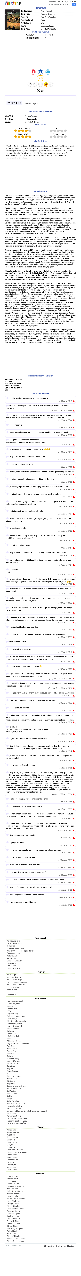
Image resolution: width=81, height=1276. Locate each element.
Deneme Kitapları (13, 1211)
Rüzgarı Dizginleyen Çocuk (17, 1121)
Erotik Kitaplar (12, 1176)
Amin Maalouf (46, 11)
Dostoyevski (12, 1142)
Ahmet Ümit (11, 1130)
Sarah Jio (10, 1162)
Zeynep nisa (52, 679)
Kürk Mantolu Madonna (16, 1103)
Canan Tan (11, 1140)
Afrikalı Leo (11, 958)
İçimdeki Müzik (13, 1029)
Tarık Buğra (11, 1165)
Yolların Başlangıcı (14, 941)
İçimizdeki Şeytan (14, 1063)
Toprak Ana (11, 1051)
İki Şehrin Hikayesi (14, 1058)
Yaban (9, 1073)
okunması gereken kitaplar (17, 982)
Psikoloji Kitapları (13, 1219)
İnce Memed (12, 1054)
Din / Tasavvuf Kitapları (16, 1209)
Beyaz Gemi (11, 1068)
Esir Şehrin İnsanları (15, 1108)
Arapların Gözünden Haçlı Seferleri (20, 951)
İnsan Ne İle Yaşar (14, 1076)
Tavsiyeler (41, 972)
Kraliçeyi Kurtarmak (14, 1026)
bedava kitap (12, 990)
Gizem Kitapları (13, 1226)
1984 (9, 1011)
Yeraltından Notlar (14, 1116)
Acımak (10, 1006)
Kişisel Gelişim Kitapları (16, 1199)
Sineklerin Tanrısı (13, 1049)
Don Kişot (11, 1046)
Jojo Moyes (11, 1147)
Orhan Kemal (12, 1155)
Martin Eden (11, 1113)
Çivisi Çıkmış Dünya (14, 943)
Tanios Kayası (12, 966)
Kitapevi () (23, 134)
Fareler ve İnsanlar (14, 1088)
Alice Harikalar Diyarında (16, 1021)
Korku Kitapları (12, 1179)
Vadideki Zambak (13, 1061)
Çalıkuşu (10, 1031)
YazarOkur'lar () (23, 128)
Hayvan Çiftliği (12, 1014)
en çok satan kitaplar (15, 980)
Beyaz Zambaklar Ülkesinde (18, 1044)
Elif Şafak (10, 1145)
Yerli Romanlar (12, 1189)
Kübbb (54, 411)
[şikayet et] (73, 401)
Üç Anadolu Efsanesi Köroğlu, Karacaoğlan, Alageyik (27, 1111)
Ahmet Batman (13, 1132)
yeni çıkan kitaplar (14, 977)
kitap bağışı (11, 995)
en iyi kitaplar (12, 975)
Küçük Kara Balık (13, 1036)
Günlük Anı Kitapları (14, 1224)
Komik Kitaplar (12, 1196)
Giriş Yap (28, 103)
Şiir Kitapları (11, 1234)
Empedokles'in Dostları (16, 948)
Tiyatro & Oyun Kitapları (16, 1241)
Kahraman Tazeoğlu (15, 1150)
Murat (54, 794)
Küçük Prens (12, 1078)
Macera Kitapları (13, 1206)
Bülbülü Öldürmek (14, 1041)
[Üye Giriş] (75, 1)
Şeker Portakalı (13, 1101)
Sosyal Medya (58, 134)
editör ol (10, 992)
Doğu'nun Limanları (14, 961)
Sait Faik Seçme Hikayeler (17, 1118)
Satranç (10, 1056)
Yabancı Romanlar (48, 14)
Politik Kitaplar (12, 1231)
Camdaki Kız (12, 1009)
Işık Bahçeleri (12, 946)
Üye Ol (35, 103)
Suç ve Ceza (12, 1093)
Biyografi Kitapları (14, 1236)
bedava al (49, 35)
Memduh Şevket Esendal (17, 1152)
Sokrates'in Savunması (16, 1016)
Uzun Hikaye (12, 1019)
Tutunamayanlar (13, 1004)
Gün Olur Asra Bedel (15, 1001)
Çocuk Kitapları (13, 1184)
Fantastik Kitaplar (13, 1221)
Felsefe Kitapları (13, 1214)
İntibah (9, 1039)
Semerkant (11, 963)
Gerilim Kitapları (13, 1216)
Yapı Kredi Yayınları (48, 17)
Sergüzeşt (11, 1066)
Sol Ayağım (11, 1091)
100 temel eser (13, 987)
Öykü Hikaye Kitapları (15, 1191)
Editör (58, 128)
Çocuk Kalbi (11, 1034)
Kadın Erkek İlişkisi (14, 1201)
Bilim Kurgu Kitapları (15, 1229)
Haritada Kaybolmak (15, 1024)
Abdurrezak (52, 688)
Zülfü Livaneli (12, 1170)
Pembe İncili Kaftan (14, 1106)
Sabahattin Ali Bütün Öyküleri (18, 1123)
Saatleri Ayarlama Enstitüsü (17, 1086)
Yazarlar (40, 1127)
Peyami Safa (12, 1157)
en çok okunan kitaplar (15, 985)
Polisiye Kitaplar (13, 1204)
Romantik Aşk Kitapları (15, 1186)
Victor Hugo (11, 1167)
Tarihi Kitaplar (12, 1181)
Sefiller (10, 1096)
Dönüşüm (11, 1081)
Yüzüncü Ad (12, 956)
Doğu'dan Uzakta (13, 968)
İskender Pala (12, 1137)
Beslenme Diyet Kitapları (16, 1239)
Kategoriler (40, 1173)
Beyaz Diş (11, 1083)
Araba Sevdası (12, 1071)
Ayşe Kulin (11, 1135)
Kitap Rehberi (40, 998)
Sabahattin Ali (12, 1160)
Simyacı (10, 1098)
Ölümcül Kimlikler (14, 953)
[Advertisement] (40, 53)
